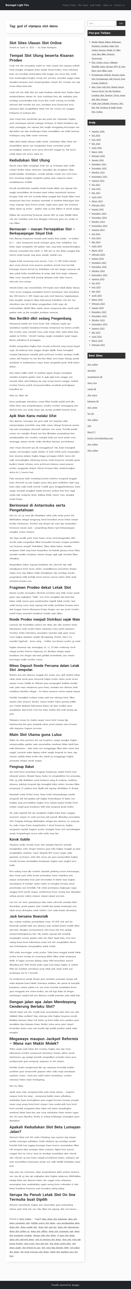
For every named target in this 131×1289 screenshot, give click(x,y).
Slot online (93, 450)
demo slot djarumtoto (68, 1227)
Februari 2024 (98, 254)
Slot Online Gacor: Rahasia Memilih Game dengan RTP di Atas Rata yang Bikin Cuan (108, 66)
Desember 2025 (99, 164)
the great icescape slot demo (34, 1251)
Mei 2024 (96, 242)
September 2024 (99, 225)
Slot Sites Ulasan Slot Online (35, 43)
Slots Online (25, 1219)
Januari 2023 (98, 307)
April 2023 (97, 295)
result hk (92, 389)
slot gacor (92, 395)
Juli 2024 (96, 234)
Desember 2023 (99, 262)
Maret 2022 (97, 340)
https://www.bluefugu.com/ (100, 438)
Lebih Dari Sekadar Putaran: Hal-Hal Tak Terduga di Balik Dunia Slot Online (108, 107)
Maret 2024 (97, 250)
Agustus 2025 (98, 180)
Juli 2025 (96, 184)
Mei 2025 (96, 192)
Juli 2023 (96, 283)
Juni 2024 (96, 238)
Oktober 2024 (98, 221)
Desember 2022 (99, 312)
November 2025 (99, 168)
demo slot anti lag (47, 1227)
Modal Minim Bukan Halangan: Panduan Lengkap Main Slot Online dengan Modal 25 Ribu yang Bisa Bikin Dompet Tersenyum (106, 50)
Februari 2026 (98, 156)
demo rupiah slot (28, 1227)
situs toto (92, 383)
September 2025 (99, 176)
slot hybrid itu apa (31, 1247)
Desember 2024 (99, 213)
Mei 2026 (96, 143)
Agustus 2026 (98, 131)
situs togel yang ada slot (36, 1243)
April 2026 (97, 147)
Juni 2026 (96, 139)
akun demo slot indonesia (54, 1219)
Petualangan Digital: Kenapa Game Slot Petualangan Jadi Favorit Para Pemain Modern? (108, 78)
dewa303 (92, 370)
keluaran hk (93, 401)
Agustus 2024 (98, 229)
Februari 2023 (98, 303)
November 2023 (99, 266)
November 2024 (99, 217)
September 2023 (99, 275)
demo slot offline (39, 1231)
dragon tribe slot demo (44, 1235)
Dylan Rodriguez (49, 47)
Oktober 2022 (98, 320)
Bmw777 (92, 432)
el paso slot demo (66, 1235)
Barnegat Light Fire (17, 5)
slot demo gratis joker (60, 1243)
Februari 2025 (98, 205)
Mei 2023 (96, 291)
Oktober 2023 (98, 271)
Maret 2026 (97, 151)
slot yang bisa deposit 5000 (55, 1247)
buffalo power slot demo (43, 1223)
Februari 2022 (98, 344)
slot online (93, 364)
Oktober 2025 (98, 172)
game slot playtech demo (21, 1239)
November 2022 (99, 316)
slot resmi (92, 407)
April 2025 (97, 197)
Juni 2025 (96, 188)
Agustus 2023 (98, 279)
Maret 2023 (97, 299)
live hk (91, 413)
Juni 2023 (96, 287)
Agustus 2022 (98, 328)
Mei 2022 (96, 332)
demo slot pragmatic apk (61, 1231)
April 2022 (97, 336)
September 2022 (99, 324)
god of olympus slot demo (48, 1239)
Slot (89, 425)
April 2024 (97, 246)
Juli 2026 (96, 135)
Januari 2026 (98, 160)
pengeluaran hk (95, 376)
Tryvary (75, 1285)
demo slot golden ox (19, 1231)
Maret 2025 (97, 201)
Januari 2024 (98, 258)
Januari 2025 (98, 209)
